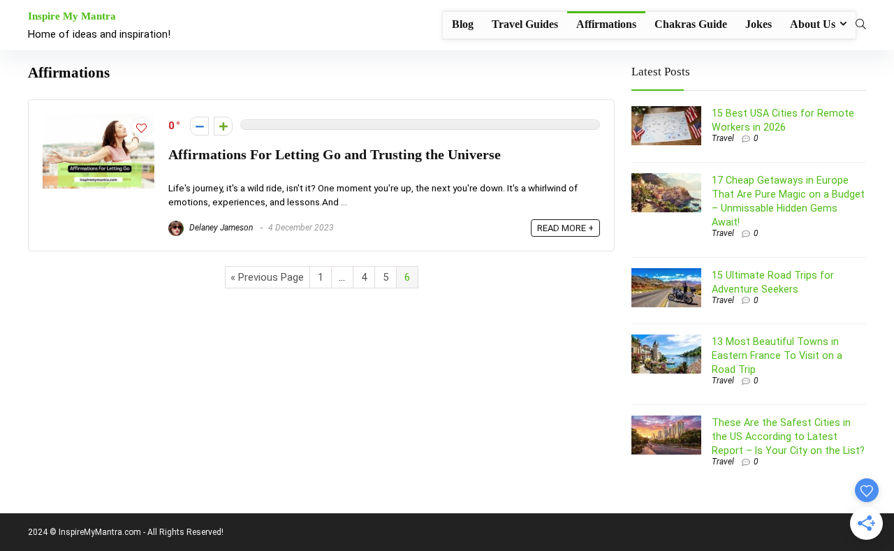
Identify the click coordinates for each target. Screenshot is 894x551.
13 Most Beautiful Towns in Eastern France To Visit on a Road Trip (777, 355)
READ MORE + (565, 228)
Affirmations (606, 24)
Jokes (758, 24)
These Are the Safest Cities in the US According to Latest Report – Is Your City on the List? (788, 436)
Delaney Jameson (220, 228)
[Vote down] (199, 126)
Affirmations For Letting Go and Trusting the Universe (334, 154)
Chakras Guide (690, 24)
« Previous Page (267, 277)
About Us (812, 24)
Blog (463, 24)
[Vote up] (223, 126)
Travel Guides (525, 24)
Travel (723, 138)
